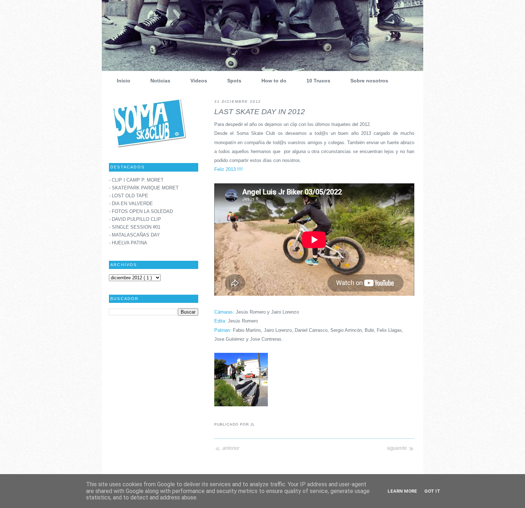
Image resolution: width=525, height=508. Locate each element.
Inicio (123, 80)
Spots (234, 80)
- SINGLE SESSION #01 (134, 227)
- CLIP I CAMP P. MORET (136, 180)
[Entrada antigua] (400, 450)
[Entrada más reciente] (228, 450)
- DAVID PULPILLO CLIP (135, 219)
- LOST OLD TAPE (128, 195)
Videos (198, 80)
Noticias (160, 80)
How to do (273, 80)
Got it (432, 491)
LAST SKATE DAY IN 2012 (259, 111)
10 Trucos (318, 80)
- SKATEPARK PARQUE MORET (144, 188)
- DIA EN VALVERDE (131, 203)
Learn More (402, 491)
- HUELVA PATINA (128, 242)
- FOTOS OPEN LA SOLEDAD (141, 211)
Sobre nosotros (369, 80)
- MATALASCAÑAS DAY (134, 235)
